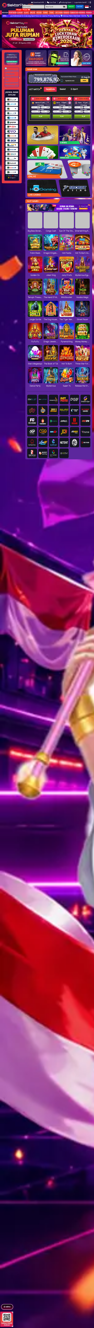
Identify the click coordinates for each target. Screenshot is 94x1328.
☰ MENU (7, 1307)
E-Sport (20, 13)
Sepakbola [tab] (50, 89)
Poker (45, 13)
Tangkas (66, 13)
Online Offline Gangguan (12, 176)
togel (51, 13)
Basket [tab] (63, 89)
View (82, 77)
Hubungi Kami (66, 2)
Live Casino (59, 13)
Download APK (38, 2)
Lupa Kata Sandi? (80, 2)
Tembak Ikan (74, 13)
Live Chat (52, 2)
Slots (26, 13)
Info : (5, 16)
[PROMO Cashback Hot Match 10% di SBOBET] (48, 98)
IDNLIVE (32, 13)
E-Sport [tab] (74, 89)
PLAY (40, 117)
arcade (39, 13)
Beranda (5, 13)
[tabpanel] (60, 108)
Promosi (89, 13)
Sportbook (12, 13)
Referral (82, 13)
